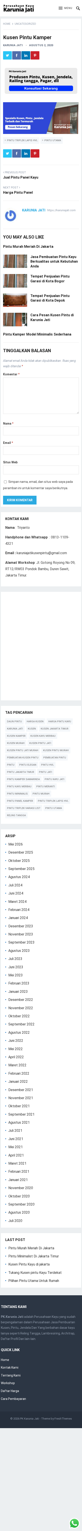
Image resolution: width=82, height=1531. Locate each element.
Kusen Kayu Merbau (43, 736)
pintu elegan (27, 764)
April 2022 (16, 1057)
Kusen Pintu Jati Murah (22, 750)
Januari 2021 (18, 1180)
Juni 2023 (15, 967)
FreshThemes (63, 1418)
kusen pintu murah (56, 750)
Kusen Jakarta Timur (54, 728)
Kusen (32, 728)
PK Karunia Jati (29, 1418)
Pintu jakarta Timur (20, 772)
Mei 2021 (15, 1147)
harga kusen (35, 721)
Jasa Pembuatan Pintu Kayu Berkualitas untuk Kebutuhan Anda (54, 261)
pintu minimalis (17, 793)
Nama (8, 423)
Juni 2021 (15, 1139)
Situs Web (10, 462)
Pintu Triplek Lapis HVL (22, 140)
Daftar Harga (10, 1391)
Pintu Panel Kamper (20, 801)
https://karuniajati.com (61, 210)
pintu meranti (45, 786)
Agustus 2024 (19, 877)
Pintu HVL (47, 764)
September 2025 (21, 869)
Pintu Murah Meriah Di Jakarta (28, 246)
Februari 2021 (18, 1171)
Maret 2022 (17, 1065)
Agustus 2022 (19, 1032)
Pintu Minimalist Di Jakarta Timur (33, 1256)
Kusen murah (15, 743)
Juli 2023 (15, 959)
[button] (65, 8)
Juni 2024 (15, 893)
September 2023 (21, 942)
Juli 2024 (15, 885)
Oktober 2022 (19, 1016)
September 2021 (21, 1114)
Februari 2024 (18, 910)
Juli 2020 (15, 1221)
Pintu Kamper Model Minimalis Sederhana (37, 334)
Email (8, 443)
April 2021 (16, 1155)
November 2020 (20, 1188)
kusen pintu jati (40, 743)
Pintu (10, 764)
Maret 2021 (17, 1163)
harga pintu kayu (59, 721)
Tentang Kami (11, 1375)
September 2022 (21, 1024)
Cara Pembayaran (13, 1399)
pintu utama (52, 140)
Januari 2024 (18, 918)
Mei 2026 (15, 844)
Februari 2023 (18, 983)
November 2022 (20, 1008)
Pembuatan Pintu (54, 757)
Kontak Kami (9, 1367)
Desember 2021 (20, 1090)
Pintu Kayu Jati (54, 779)
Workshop (8, 1383)
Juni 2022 (15, 1041)
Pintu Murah (41, 793)
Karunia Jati (13, 45)
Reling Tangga (16, 815)
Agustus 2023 (19, 951)
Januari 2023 (18, 992)
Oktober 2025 (19, 861)
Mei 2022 (15, 1049)
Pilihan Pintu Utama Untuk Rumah (33, 1281)
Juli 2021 (15, 1130)
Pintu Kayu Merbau (19, 786)
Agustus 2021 (19, 1122)
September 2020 (21, 1204)
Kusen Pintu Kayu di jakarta (29, 1264)
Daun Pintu (14, 721)
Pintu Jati (45, 772)
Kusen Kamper (16, 736)
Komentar (11, 374)
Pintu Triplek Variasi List (23, 808)
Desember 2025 (20, 852)
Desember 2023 (20, 926)
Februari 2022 (18, 1073)
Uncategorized (25, 23)
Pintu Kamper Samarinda (23, 779)
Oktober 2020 (19, 1196)
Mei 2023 (15, 975)
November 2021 (20, 1098)
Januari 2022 (18, 1081)
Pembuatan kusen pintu (22, 757)
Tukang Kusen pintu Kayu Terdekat (35, 1273)
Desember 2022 (20, 1000)
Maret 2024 (17, 902)
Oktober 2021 (19, 1106)
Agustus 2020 (19, 1212)
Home (6, 23)
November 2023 (20, 934)
